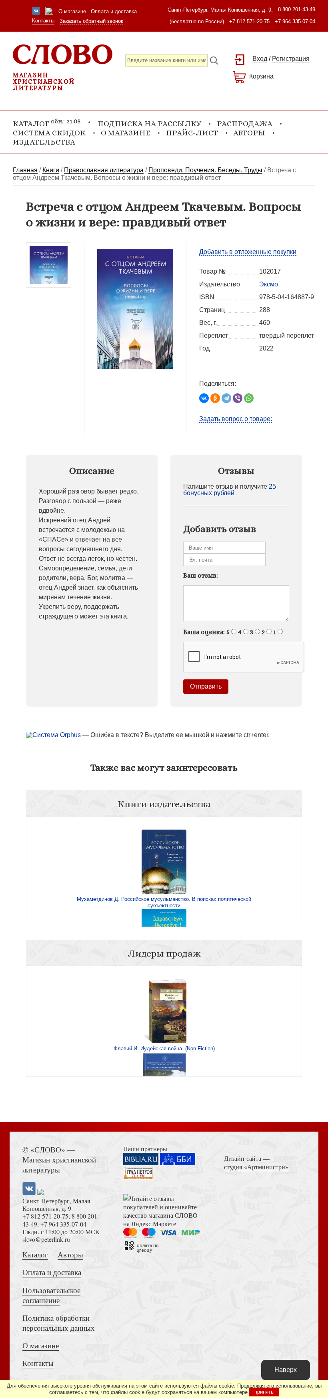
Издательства (44, 142)
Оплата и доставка (114, 11)
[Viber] (237, 398)
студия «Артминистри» (256, 1166)
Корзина (261, 76)
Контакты (43, 21)
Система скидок (49, 133)
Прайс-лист (192, 133)
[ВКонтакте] (204, 398)
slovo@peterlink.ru (46, 1239)
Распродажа (244, 123)
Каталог (35, 1254)
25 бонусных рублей (229, 489)
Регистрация (291, 58)
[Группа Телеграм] (49, 11)
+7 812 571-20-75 (249, 21)
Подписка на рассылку (149, 123)
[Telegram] (226, 398)
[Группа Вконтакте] (36, 11)
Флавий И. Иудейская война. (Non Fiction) (164, 1048)
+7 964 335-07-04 (295, 21)
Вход (259, 58)
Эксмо (268, 284)
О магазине (72, 11)
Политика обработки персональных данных (58, 1323)
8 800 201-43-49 (296, 9)
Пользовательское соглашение (51, 1295)
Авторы (249, 133)
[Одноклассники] (215, 398)
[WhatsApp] (249, 398)
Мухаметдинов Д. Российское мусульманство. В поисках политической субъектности (164, 902)
